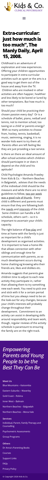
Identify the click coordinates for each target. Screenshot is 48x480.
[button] (24, 18)
